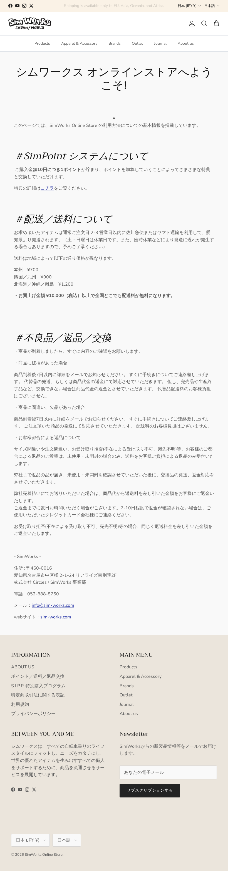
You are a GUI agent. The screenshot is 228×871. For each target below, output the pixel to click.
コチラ (47, 188)
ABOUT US (22, 667)
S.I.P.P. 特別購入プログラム (38, 686)
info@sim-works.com (53, 605)
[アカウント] (190, 23)
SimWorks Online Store (44, 854)
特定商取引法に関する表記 (38, 695)
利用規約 (20, 704)
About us (186, 43)
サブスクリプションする (150, 790)
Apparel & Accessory (79, 43)
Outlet (137, 43)
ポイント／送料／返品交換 (38, 676)
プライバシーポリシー (33, 714)
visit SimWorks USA (139, 6)
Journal (160, 43)
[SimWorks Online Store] (29, 23)
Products (42, 43)
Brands (114, 43)
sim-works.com (55, 617)
